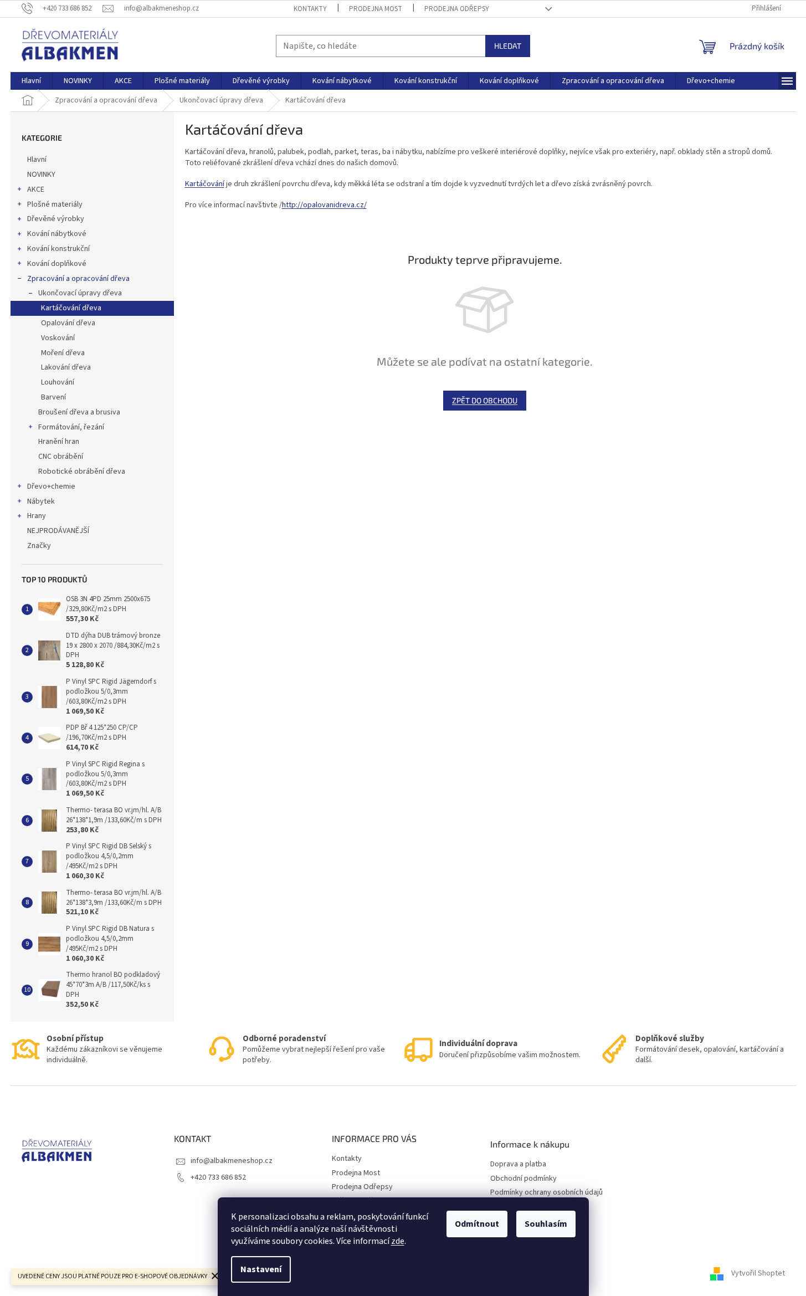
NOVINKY (41, 174)
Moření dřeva (63, 352)
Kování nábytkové (56, 233)
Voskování (58, 338)
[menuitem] (31, 81)
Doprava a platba (518, 1164)
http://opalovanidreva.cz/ (324, 205)
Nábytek (41, 501)
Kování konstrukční (58, 248)
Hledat (507, 45)
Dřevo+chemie (51, 486)
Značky (39, 545)
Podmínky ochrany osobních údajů (546, 1192)
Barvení (53, 397)
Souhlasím (546, 1224)
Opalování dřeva (68, 323)
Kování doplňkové (56, 263)
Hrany (36, 515)
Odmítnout (477, 1224)
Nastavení (260, 1269)
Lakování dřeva (66, 367)
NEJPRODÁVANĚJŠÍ (58, 530)
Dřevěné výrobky (55, 218)
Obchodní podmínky (523, 1179)
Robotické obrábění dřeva (81, 471)
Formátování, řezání (71, 427)
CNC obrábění (60, 456)
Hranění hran (58, 441)
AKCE (35, 189)
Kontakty (310, 9)
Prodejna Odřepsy (456, 9)
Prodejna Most (375, 9)
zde (397, 1241)
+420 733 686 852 (218, 1177)
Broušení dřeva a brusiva (79, 412)
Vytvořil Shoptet (758, 1273)
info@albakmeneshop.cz (232, 1160)
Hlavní (37, 159)
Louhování (57, 382)
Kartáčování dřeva (71, 308)
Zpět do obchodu (484, 400)
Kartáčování (204, 183)
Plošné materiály (55, 204)
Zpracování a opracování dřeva (78, 278)
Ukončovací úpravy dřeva (80, 293)
